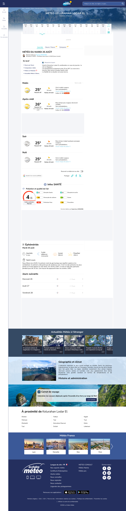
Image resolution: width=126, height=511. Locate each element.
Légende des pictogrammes (60, 486)
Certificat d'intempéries (59, 471)
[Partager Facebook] (76, 176)
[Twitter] (109, 468)
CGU (40, 499)
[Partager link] (72, 176)
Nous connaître (56, 477)
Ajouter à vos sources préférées (33, 175)
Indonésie (28, 8)
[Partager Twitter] (80, 176)
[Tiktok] (109, 477)
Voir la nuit (78, 83)
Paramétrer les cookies (100, 499)
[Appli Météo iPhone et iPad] (70, 492)
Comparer (63, 47)
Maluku (32, 8)
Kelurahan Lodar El (39, 8)
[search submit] (123, 4)
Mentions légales (32, 499)
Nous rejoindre (55, 480)
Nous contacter (56, 483)
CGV (44, 499)
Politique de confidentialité (84, 499)
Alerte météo (55, 474)
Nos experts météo (57, 468)
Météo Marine (84, 468)
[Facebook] (104, 468)
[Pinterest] (104, 477)
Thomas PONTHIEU (41, 55)
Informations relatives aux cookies (65, 499)
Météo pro (82, 471)
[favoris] (87, 13)
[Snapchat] (104, 473)
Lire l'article (91, 400)
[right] (111, 343)
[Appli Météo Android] (83, 492)
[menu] (4, 3)
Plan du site (50, 499)
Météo (23, 8)
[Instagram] (109, 473)
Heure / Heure (50, 47)
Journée (40, 47)
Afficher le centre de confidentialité (68, 501)
